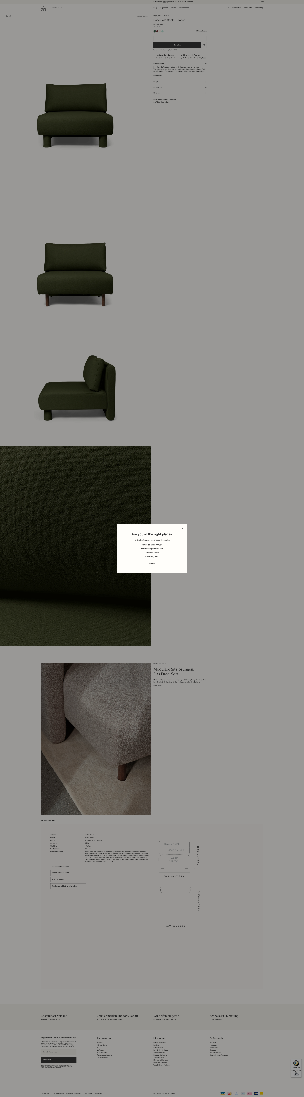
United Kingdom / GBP (152, 549)
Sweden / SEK (152, 557)
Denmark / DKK (152, 553)
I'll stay (152, 564)
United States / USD (152, 545)
